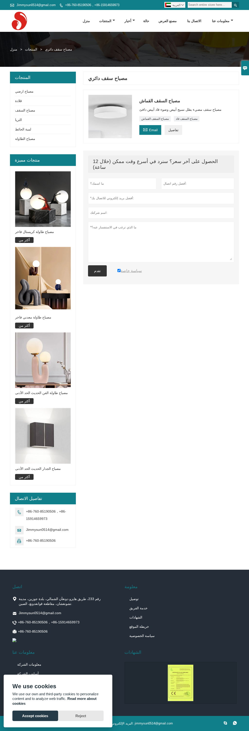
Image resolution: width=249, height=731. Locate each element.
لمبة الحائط (23, 129)
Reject (80, 716)
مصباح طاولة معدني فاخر (33, 317)
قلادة (18, 101)
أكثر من (24, 240)
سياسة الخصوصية (142, 636)
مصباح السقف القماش (155, 118)
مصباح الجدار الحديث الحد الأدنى (38, 469)
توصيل (134, 599)
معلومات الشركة (29, 664)
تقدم (97, 271)
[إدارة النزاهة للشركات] (180, 683)
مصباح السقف (25, 110)
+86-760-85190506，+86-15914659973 (92, 5)
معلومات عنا (221, 21)
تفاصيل (173, 130)
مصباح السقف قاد (186, 118)
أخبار (127, 21)
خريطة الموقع (139, 626)
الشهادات (135, 617)
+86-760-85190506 (41, 540)
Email (150, 129)
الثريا (18, 120)
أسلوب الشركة (28, 674)
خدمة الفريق (138, 608)
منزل (86, 21)
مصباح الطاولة (25, 139)
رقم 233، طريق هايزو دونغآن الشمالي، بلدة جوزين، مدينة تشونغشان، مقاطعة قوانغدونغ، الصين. (60, 601)
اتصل (17, 586)
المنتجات (105, 21)
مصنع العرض (168, 21)
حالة (146, 21)
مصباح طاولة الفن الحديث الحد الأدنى (41, 393)
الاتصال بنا (194, 21)
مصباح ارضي (24, 91)
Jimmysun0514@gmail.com (36, 5)
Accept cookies (35, 716)
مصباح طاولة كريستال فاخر (34, 232)
